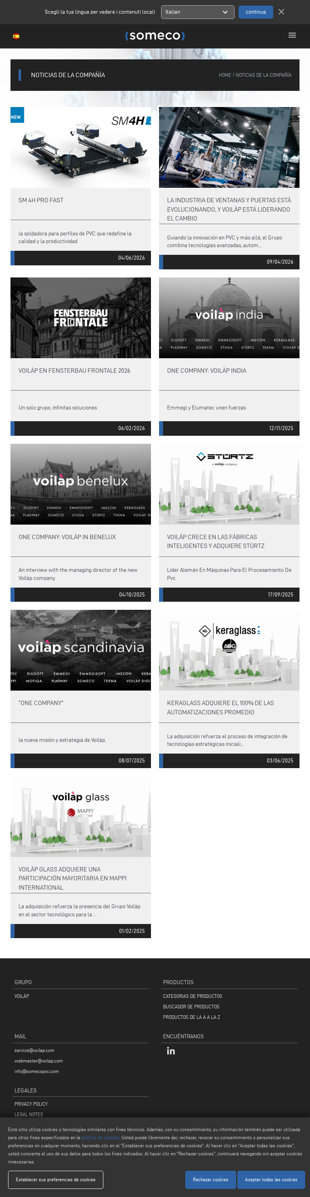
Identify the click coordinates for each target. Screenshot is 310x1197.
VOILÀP (22, 996)
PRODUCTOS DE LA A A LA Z (191, 1017)
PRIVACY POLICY (31, 1104)
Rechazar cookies (210, 1179)
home (225, 75)
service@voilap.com (34, 1050)
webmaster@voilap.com (39, 1060)
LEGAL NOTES (29, 1114)
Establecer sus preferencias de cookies (56, 1179)
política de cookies (100, 1137)
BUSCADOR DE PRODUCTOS (191, 1006)
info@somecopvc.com (37, 1071)
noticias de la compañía (263, 75)
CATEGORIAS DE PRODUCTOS (192, 996)
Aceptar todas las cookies (271, 1179)
